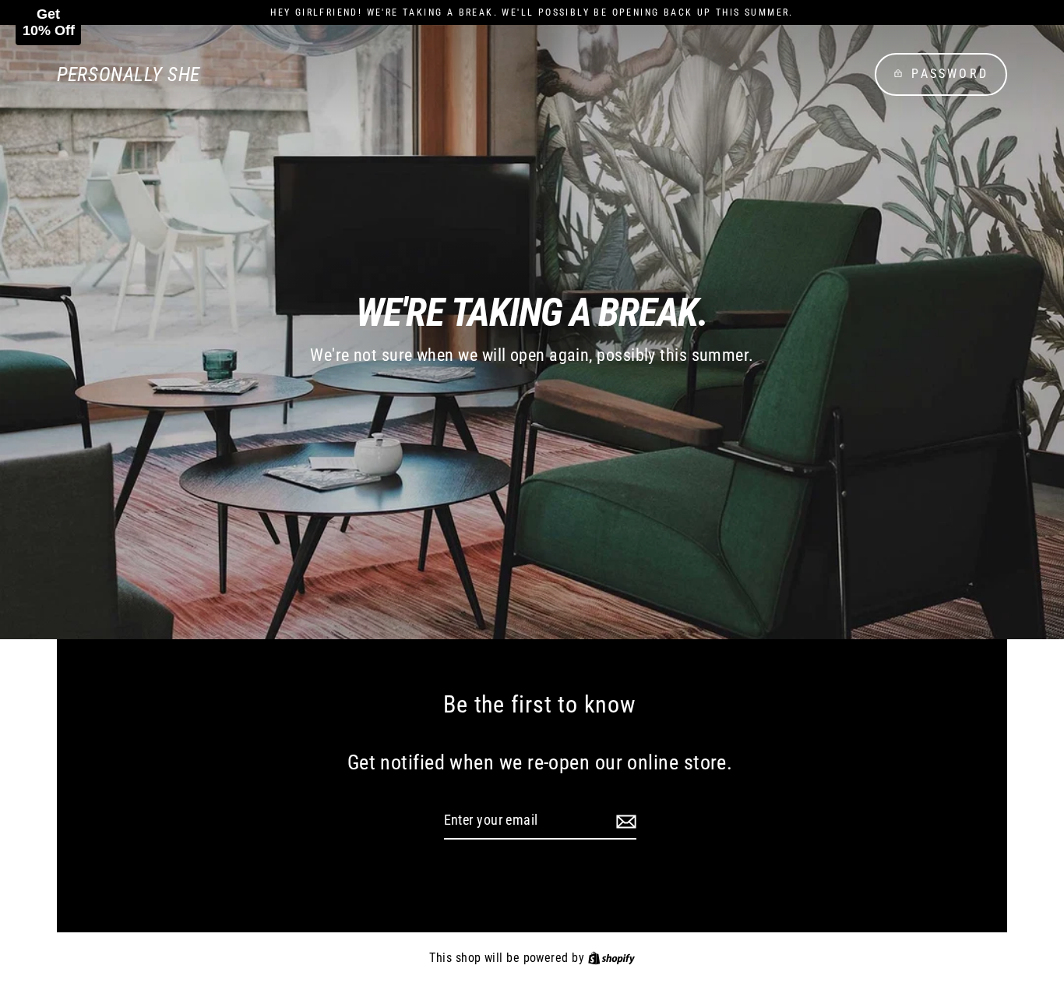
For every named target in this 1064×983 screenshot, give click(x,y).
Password (949, 73)
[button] (48, 22)
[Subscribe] (623, 821)
